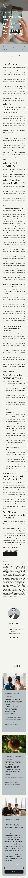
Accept (14, 868)
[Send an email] (10, 637)
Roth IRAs (16, 189)
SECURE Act (12, 414)
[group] (14, 56)
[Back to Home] (6, 5)
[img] (19, 56)
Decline (14, 872)
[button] (5, 56)
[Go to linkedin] (17, 637)
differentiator (7, 136)
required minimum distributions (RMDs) (14, 196)
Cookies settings (14, 864)
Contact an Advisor (10, 554)
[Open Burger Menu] (24, 5)
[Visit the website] (14, 637)
